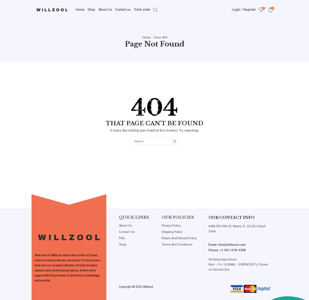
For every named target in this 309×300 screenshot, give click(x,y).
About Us (105, 10)
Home (80, 10)
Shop (91, 10)
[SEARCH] (174, 141)
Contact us (123, 10)
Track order (142, 10)
